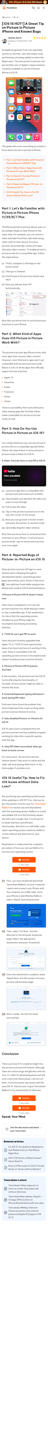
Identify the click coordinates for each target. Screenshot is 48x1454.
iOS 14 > (16, 17)
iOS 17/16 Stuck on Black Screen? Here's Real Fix (25, 1160)
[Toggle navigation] (42, 8)
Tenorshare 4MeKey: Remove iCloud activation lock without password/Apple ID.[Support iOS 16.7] (24, 1212)
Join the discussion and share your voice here (24, 1129)
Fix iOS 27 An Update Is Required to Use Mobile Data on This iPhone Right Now (25, 1150)
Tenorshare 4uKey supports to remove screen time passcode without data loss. (23, 1188)
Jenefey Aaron (15, 38)
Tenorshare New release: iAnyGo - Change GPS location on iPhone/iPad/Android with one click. (26, 1199)
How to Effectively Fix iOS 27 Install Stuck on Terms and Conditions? (26, 1167)
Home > (8, 17)
